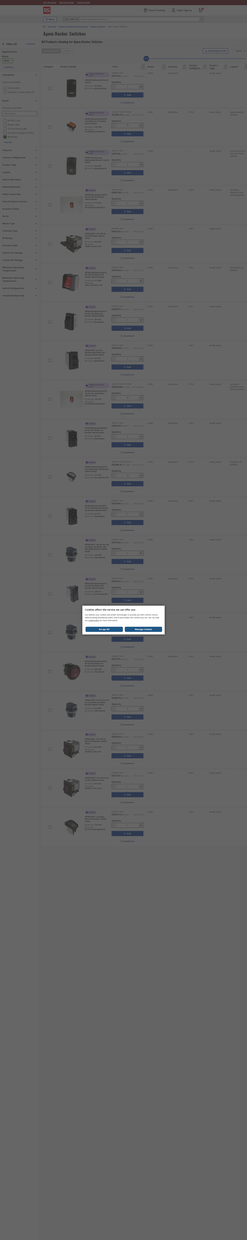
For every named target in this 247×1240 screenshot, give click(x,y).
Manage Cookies (143, 629)
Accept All (104, 629)
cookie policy (93, 620)
